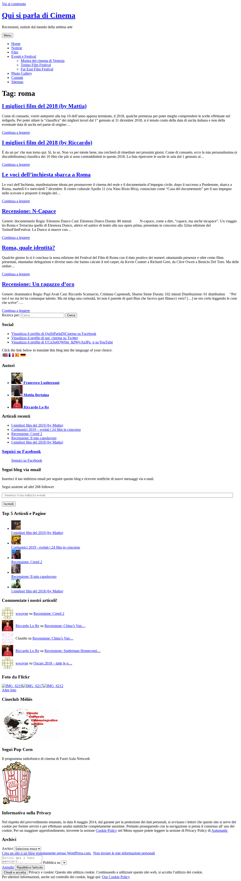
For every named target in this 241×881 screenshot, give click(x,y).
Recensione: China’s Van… (64, 626)
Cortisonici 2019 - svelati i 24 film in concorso (45, 547)
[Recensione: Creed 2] (16, 558)
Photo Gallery (21, 73)
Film (14, 52)
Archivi (7, 849)
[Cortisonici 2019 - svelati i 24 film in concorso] (16, 543)
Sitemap (17, 82)
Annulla (8, 867)
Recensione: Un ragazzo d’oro (38, 284)
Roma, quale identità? (28, 248)
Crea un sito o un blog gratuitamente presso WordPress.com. (46, 853)
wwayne (22, 614)
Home (15, 44)
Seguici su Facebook (21, 451)
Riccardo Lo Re (27, 626)
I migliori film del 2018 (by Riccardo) (47, 142)
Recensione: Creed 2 (26, 434)
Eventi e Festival (23, 56)
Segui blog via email (21, 469)
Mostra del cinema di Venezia (42, 61)
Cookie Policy (106, 830)
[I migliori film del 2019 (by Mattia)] (16, 528)
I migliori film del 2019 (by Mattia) (37, 425)
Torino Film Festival (36, 65)
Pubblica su (51, 863)
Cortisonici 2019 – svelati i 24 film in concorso (46, 430)
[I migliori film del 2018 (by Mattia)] (16, 587)
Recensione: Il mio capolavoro (33, 438)
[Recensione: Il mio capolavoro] (16, 572)
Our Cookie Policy (116, 877)
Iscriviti (9, 504)
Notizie (16, 48)
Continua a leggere (16, 133)
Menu (7, 35)
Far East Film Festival (37, 69)
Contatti (17, 78)
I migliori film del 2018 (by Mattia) (44, 106)
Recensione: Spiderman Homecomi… (72, 651)
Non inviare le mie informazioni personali (124, 853)
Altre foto (9, 690)
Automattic (219, 830)
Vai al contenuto (14, 4)
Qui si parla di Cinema (38, 15)
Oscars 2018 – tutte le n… (52, 663)
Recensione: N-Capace (29, 211)
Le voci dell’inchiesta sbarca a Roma (46, 174)
